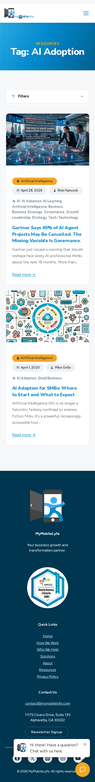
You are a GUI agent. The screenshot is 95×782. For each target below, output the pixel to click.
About (47, 663)
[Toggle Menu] (86, 13)
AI (18, 201)
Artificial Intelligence (37, 181)
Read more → (24, 274)
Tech (52, 217)
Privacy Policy (47, 676)
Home (47, 636)
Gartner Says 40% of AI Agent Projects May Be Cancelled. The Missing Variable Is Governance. (47, 234)
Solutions (47, 656)
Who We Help (47, 649)
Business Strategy (27, 212)
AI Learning (52, 201)
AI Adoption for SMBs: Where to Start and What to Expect (44, 391)
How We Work (47, 643)
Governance (54, 212)
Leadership (21, 217)
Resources (47, 670)
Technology (68, 217)
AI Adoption (32, 201)
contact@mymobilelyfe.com (47, 703)
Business (55, 206)
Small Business (50, 378)
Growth (72, 212)
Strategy (39, 217)
